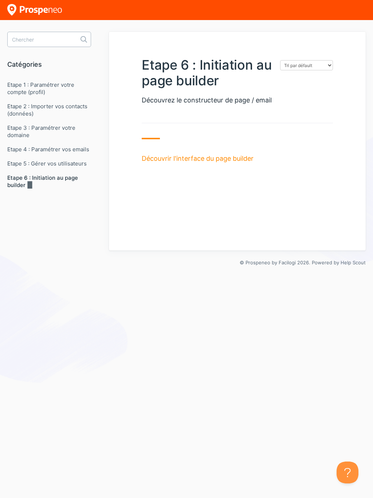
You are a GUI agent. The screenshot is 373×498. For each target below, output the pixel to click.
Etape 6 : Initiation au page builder (42, 181)
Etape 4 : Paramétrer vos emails (48, 149)
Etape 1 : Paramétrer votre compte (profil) (40, 88)
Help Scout (353, 262)
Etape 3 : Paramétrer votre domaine (41, 131)
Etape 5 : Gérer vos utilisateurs (47, 163)
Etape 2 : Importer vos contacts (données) (47, 110)
